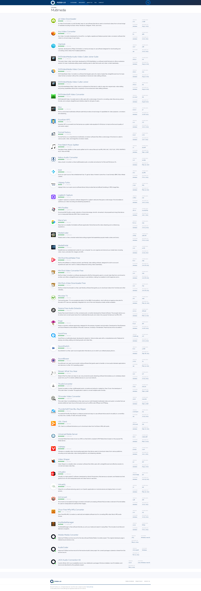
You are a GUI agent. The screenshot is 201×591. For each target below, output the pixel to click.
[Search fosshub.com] (148, 2)
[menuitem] (73, 3)
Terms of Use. (89, 586)
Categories (53, 7)
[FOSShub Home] (52, 2)
